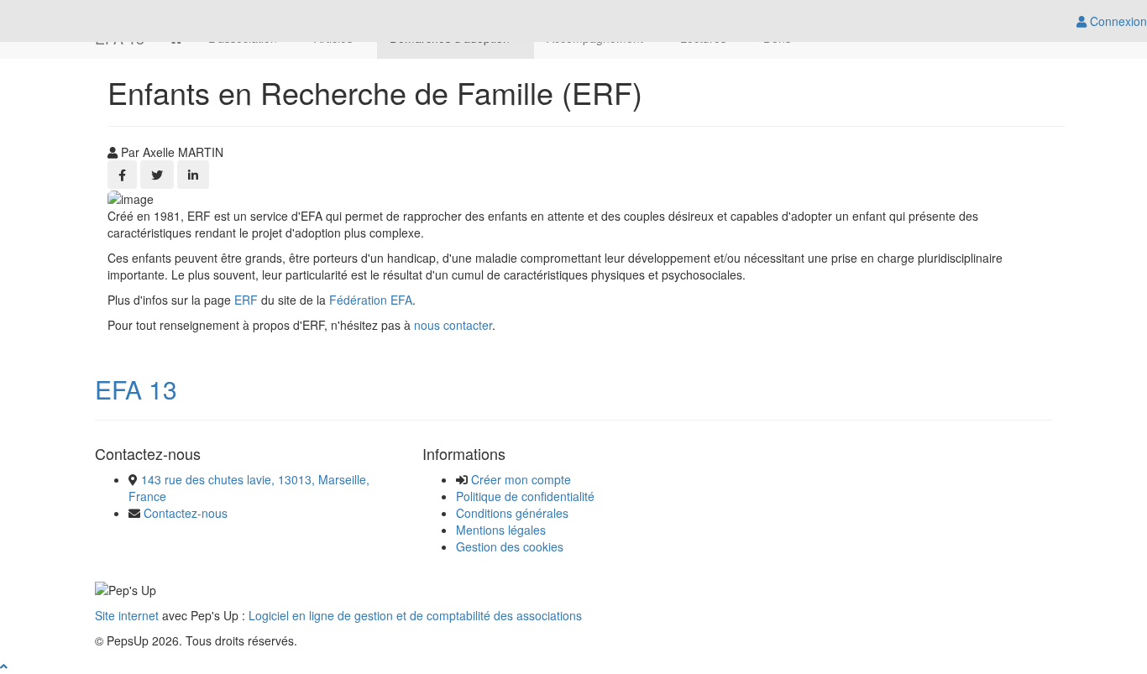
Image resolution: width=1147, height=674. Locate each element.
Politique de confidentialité (525, 496)
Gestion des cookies (509, 546)
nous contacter (453, 324)
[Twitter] (157, 174)
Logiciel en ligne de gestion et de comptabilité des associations (415, 615)
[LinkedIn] (193, 174)
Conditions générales (512, 512)
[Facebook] (122, 174)
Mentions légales (501, 529)
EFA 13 (136, 389)
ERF (246, 299)
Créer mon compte (521, 479)
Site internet (127, 615)
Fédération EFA (370, 299)
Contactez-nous (186, 512)
